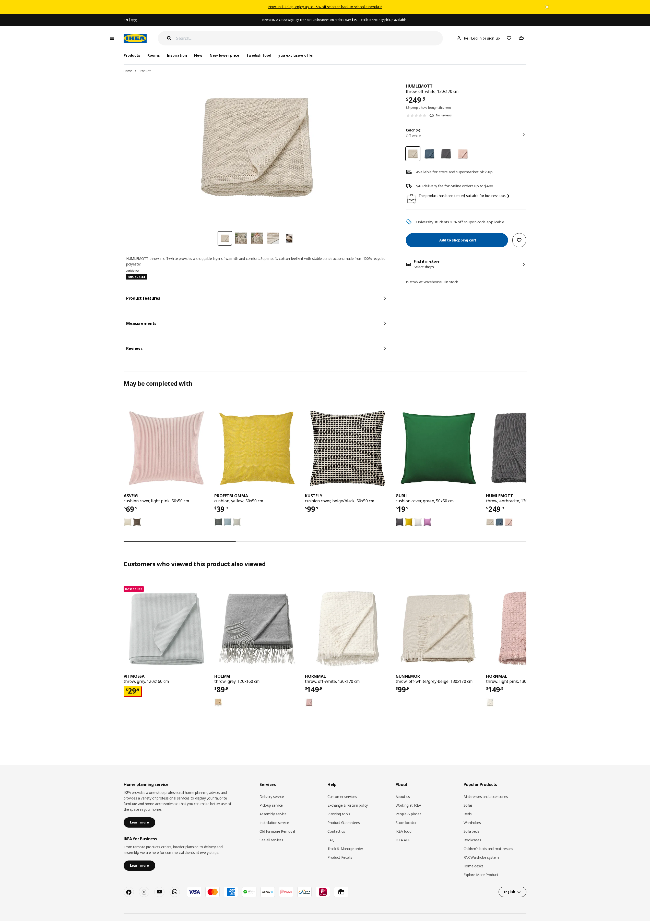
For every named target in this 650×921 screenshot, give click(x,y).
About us (403, 796)
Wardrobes (472, 822)
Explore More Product (481, 874)
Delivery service (271, 796)
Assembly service (272, 813)
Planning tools (338, 813)
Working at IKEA (408, 805)
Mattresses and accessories (486, 796)
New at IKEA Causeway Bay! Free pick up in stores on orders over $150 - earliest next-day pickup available (334, 20)
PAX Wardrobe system (481, 857)
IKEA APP (403, 840)
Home (128, 71)
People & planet (408, 813)
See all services (271, 840)
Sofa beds (471, 831)
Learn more (139, 822)
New (198, 55)
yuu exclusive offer (296, 55)
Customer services (342, 796)
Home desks (473, 866)
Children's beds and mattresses (488, 848)
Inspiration (177, 55)
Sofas (468, 805)
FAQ (330, 840)
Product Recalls (339, 857)
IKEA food (403, 831)
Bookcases (472, 840)
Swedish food (258, 55)
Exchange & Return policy (347, 805)
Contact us (336, 831)
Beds (468, 813)
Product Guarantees (343, 822)
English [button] (509, 892)
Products (145, 71)
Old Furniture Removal (277, 831)
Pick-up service (271, 805)
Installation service (274, 822)
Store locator (406, 822)
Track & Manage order (345, 848)
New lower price (224, 55)
